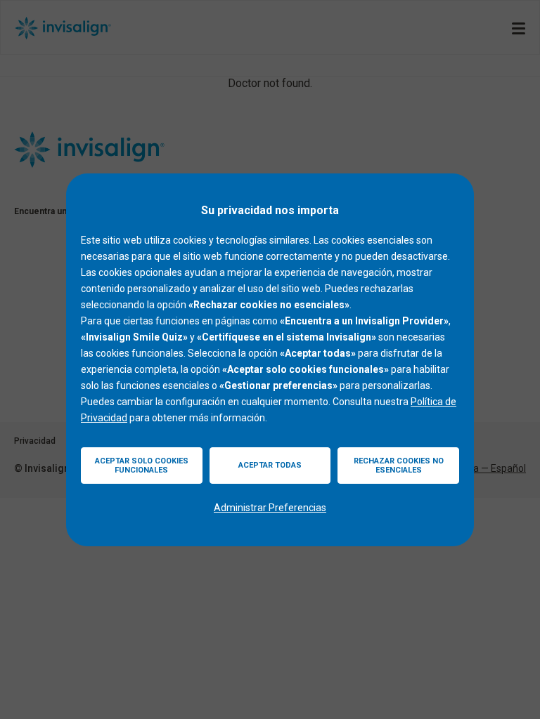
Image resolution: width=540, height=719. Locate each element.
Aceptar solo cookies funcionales (141, 465)
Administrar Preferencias (270, 507)
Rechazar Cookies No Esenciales (399, 465)
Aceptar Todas (270, 465)
